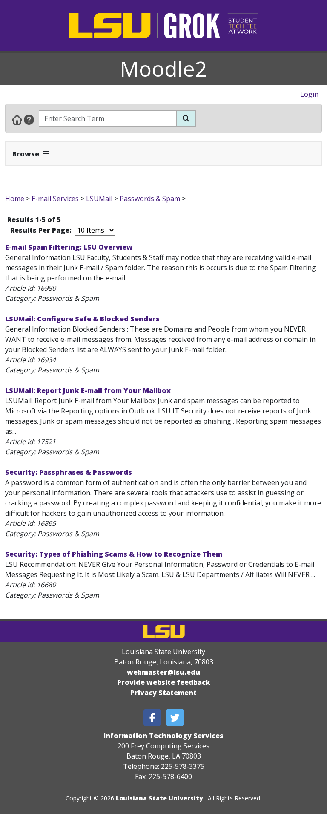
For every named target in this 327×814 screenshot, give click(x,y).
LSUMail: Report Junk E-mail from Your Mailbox (88, 390)
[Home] (17, 119)
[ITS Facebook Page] (152, 717)
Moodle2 (163, 68)
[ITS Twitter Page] (175, 717)
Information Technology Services (163, 735)
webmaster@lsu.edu (163, 672)
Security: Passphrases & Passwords (68, 472)
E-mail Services (55, 198)
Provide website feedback (163, 682)
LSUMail (99, 198)
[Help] (29, 119)
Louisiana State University (159, 798)
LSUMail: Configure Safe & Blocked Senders (82, 318)
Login (309, 94)
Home (14, 198)
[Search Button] (186, 118)
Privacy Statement (163, 692)
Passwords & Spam (150, 198)
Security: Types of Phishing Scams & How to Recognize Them (113, 554)
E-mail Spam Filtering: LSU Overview (69, 247)
